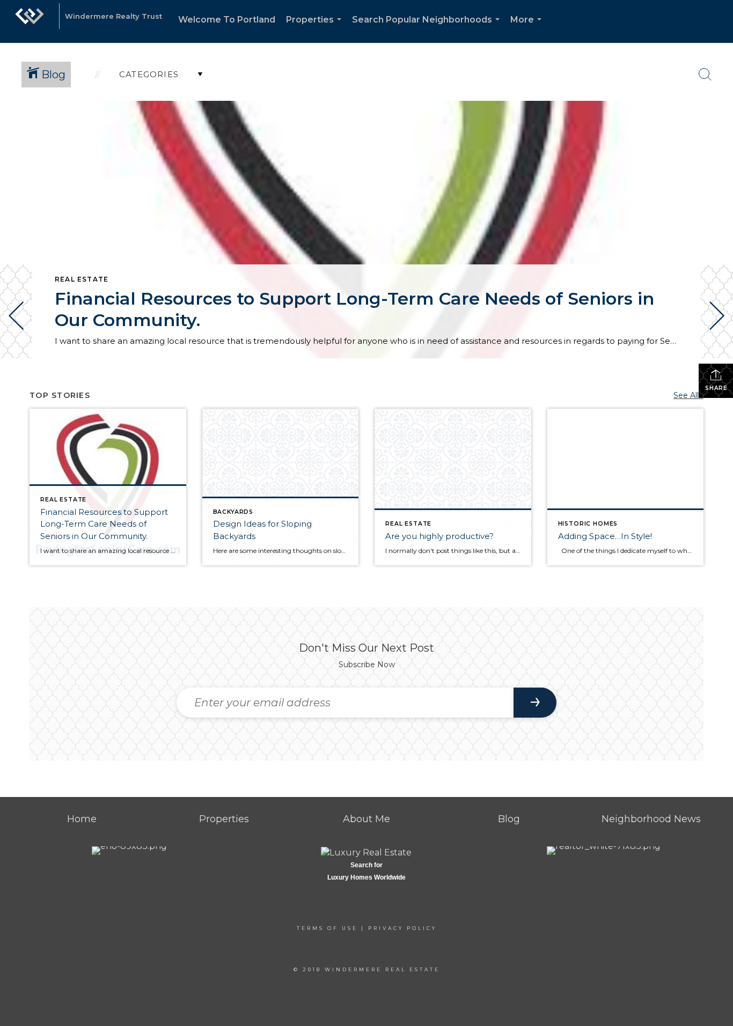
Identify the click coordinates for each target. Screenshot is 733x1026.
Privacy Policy (402, 928)
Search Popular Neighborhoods (428, 28)
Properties (316, 28)
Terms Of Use (327, 928)
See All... (688, 395)
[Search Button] (705, 74)
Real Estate (81, 279)
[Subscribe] (535, 703)
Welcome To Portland (226, 19)
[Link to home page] (29, 21)
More (528, 28)
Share (716, 388)
